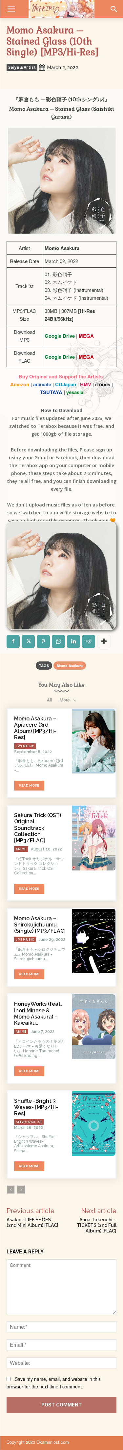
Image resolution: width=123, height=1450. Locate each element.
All (49, 699)
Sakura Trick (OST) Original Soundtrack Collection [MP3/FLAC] (37, 828)
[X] (28, 641)
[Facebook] (13, 641)
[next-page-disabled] (21, 1189)
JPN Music (25, 746)
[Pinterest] (43, 641)
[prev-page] (11, 1189)
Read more (29, 785)
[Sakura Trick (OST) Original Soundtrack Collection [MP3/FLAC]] (93, 838)
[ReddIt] (88, 641)
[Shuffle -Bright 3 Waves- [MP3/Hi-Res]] (93, 1123)
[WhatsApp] (58, 641)
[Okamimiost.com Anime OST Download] (61, 9)
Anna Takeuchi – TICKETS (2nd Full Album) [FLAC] (96, 1225)
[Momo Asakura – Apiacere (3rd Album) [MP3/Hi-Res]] (93, 741)
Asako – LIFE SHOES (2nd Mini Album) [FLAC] (32, 1222)
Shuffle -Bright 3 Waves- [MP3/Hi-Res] (36, 1107)
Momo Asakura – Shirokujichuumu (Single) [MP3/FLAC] (40, 924)
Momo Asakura (70, 665)
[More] (104, 641)
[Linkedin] (73, 641)
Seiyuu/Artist (22, 67)
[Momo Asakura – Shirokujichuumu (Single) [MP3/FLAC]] (93, 941)
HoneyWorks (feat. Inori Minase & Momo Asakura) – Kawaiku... (38, 1013)
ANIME (21, 849)
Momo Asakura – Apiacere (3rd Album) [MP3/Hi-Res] (35, 728)
